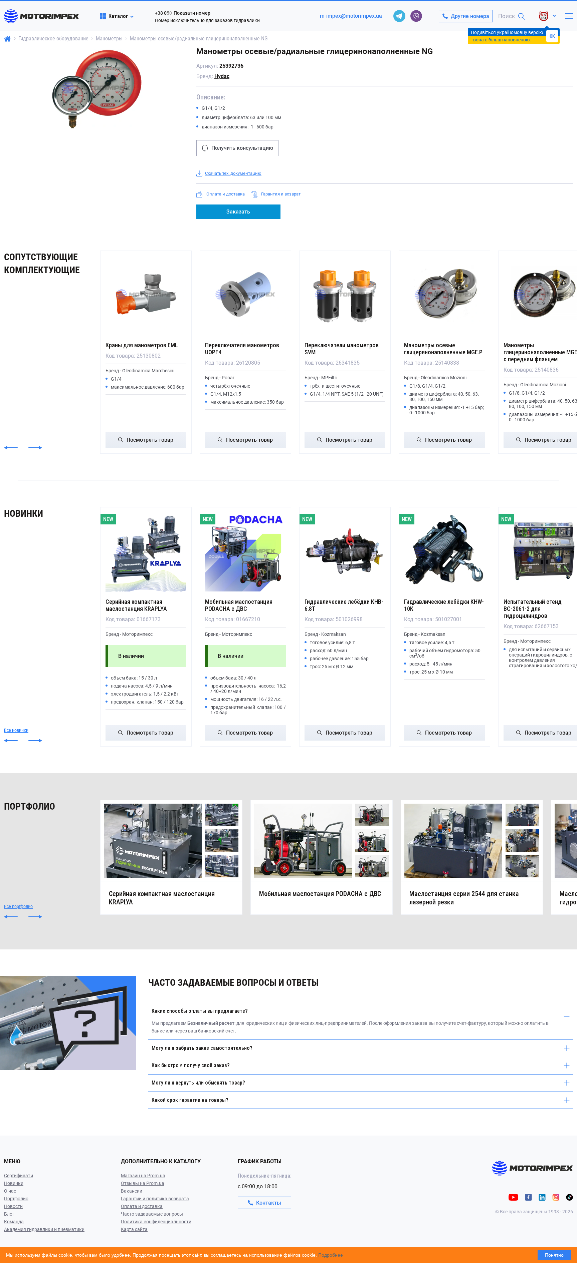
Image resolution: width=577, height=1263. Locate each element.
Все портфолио (18, 906)
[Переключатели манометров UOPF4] (245, 294)
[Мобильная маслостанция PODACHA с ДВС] (245, 551)
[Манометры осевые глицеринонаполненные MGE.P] (444, 294)
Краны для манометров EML (142, 345)
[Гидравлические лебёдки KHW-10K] (444, 551)
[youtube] (513, 1196)
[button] (11, 448)
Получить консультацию (242, 148)
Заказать (238, 211)
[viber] (416, 16)
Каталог (118, 16)
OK (552, 36)
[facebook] (528, 1196)
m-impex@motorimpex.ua (351, 16)
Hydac (221, 76)
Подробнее (330, 1255)
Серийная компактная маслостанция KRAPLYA (136, 605)
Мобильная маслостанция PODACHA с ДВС (238, 605)
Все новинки (16, 730)
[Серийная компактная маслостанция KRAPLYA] (146, 551)
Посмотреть (150, 440)
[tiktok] (569, 1196)
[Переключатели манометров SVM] (345, 294)
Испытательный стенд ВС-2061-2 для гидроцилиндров (533, 608)
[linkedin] (542, 1196)
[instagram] (555, 1196)
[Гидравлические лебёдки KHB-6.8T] (345, 551)
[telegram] (399, 16)
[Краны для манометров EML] (146, 294)
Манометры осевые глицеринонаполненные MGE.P (443, 349)
